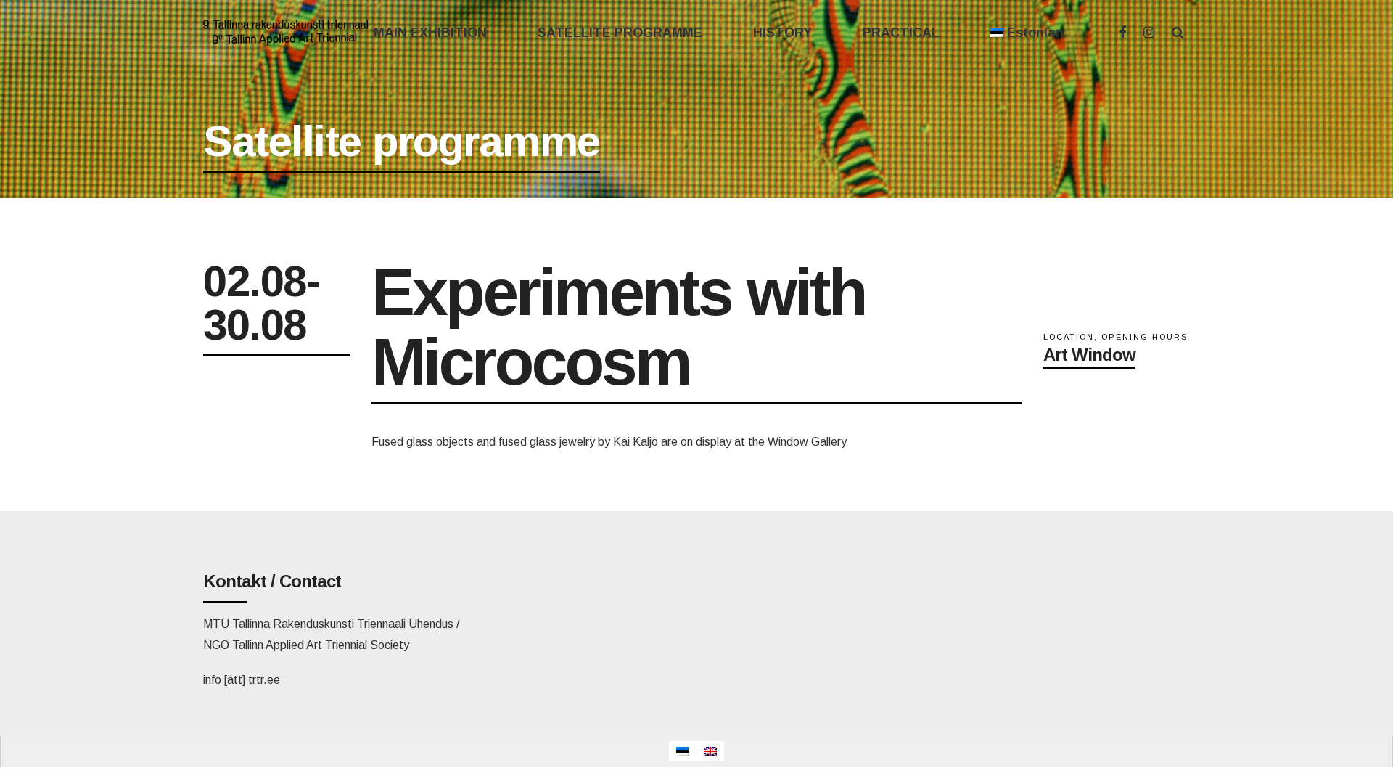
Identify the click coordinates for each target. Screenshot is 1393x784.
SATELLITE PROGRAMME (620, 32)
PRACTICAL (901, 32)
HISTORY (782, 32)
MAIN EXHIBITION (430, 32)
